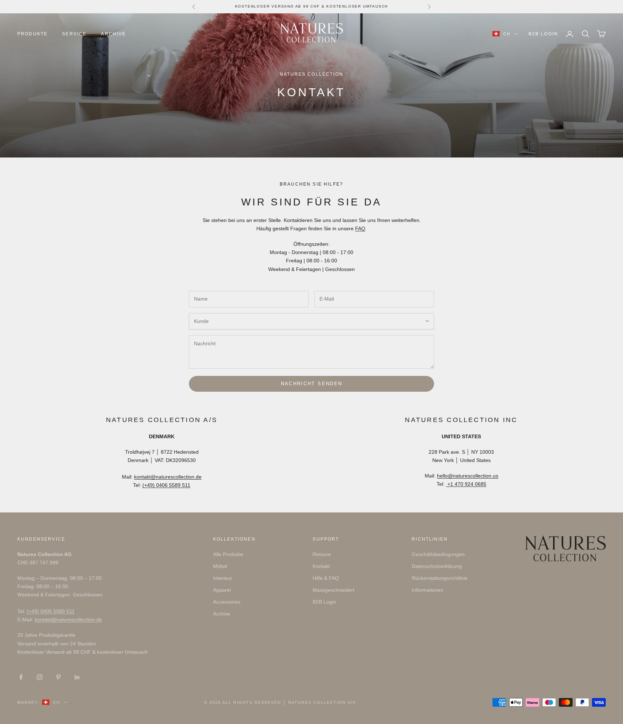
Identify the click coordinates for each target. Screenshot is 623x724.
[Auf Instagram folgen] (39, 677)
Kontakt (321, 566)
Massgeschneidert (333, 590)
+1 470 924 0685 (466, 484)
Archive (113, 33)
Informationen (427, 590)
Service (74, 33)
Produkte (32, 33)
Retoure (322, 554)
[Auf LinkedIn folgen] (77, 677)
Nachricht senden (311, 383)
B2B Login (543, 33)
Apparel (222, 590)
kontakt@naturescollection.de (168, 477)
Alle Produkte (228, 554)
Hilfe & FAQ (326, 578)
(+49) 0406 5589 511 (166, 485)
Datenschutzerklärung (437, 566)
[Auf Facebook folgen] (21, 677)
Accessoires (226, 602)
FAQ (360, 228)
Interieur (222, 578)
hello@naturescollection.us (467, 476)
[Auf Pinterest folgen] (58, 677)
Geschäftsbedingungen (438, 554)
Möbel (220, 566)
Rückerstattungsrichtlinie (440, 578)
